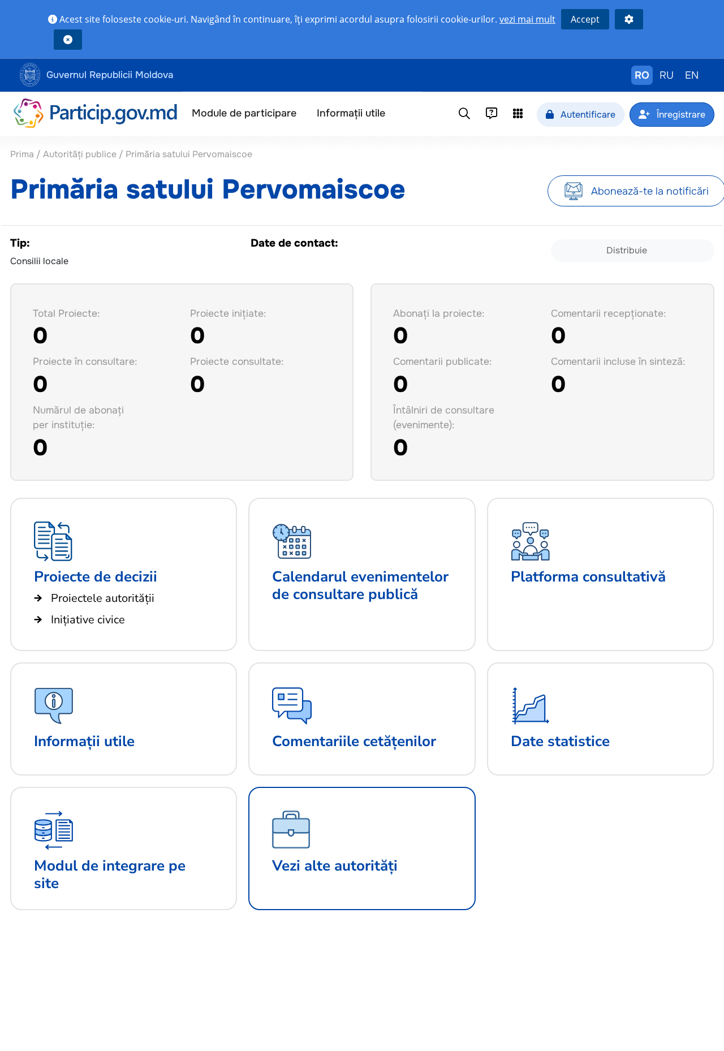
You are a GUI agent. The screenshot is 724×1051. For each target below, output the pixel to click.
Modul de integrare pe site (110, 874)
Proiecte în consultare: (85, 361)
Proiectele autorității (102, 598)
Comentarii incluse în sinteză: (618, 361)
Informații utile (351, 113)
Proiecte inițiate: (228, 313)
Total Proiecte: (66, 313)
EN (692, 75)
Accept (585, 19)
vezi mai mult (527, 19)
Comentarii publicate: (442, 361)
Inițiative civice (88, 619)
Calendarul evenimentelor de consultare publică (360, 585)
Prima (23, 154)
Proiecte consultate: (236, 361)
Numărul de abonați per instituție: (78, 417)
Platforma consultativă (588, 577)
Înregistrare (679, 114)
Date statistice (560, 741)
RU (667, 75)
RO (642, 75)
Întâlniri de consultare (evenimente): (443, 417)
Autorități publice (80, 154)
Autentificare (586, 114)
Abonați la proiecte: (438, 313)
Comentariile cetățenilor (354, 741)
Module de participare (244, 113)
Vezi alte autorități (335, 866)
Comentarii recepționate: (608, 313)
